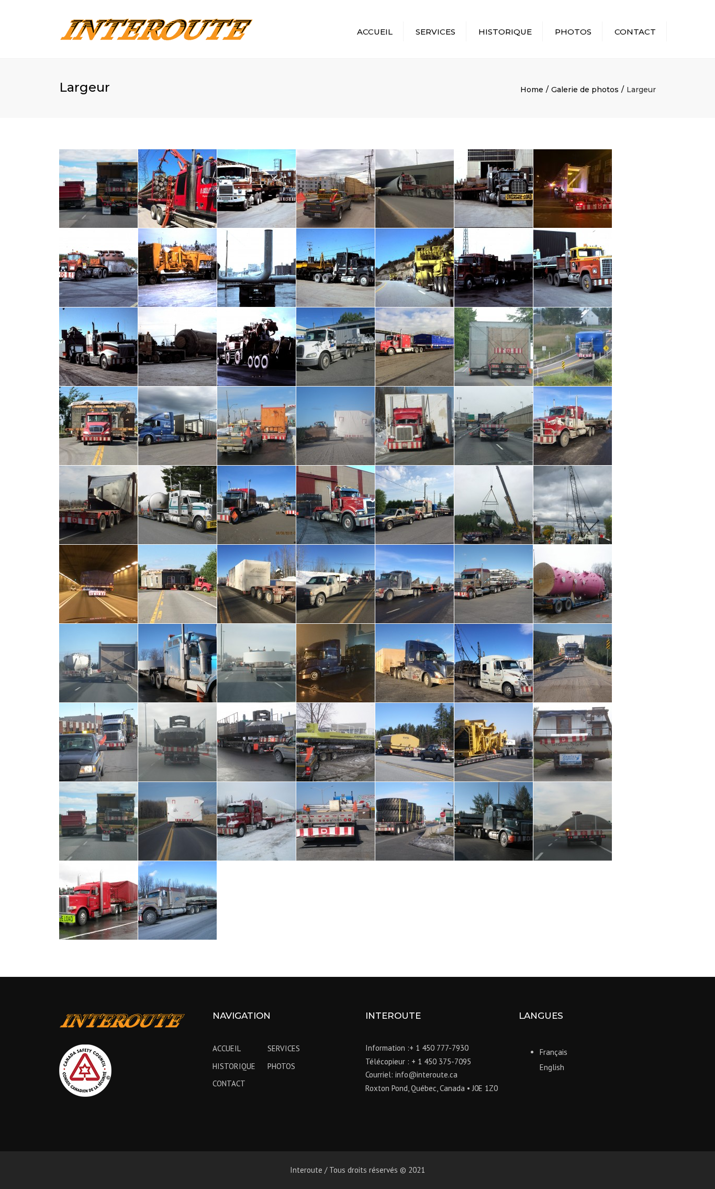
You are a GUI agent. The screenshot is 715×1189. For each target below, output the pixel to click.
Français (553, 1052)
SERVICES (435, 32)
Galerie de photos (585, 89)
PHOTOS (573, 32)
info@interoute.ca (426, 1075)
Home (531, 89)
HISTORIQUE (505, 32)
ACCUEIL (375, 32)
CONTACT (635, 32)
